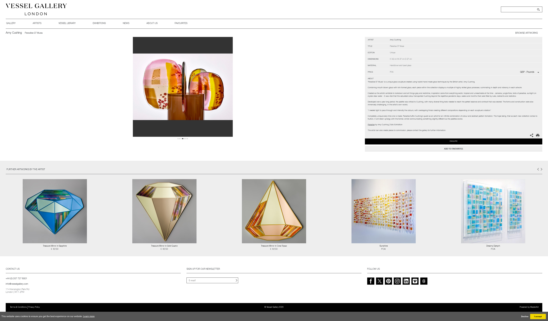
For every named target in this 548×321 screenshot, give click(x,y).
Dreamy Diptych (493, 246)
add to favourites (453, 149)
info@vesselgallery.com (17, 284)
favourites (181, 23)
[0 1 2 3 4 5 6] (183, 90)
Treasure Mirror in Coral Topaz (274, 246)
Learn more (89, 316)
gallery (11, 23)
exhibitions (99, 23)
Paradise (371, 125)
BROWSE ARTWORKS (526, 33)
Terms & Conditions (18, 307)
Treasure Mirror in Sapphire (55, 246)
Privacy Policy (34, 307)
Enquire (454, 141)
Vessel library (67, 23)
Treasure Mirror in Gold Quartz (164, 246)
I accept (538, 316)
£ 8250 (55, 249)
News (126, 23)
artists (37, 23)
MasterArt (534, 307)
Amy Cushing (14, 33)
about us (152, 23)
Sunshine (384, 246)
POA (383, 249)
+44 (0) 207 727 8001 (16, 279)
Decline (524, 316)
